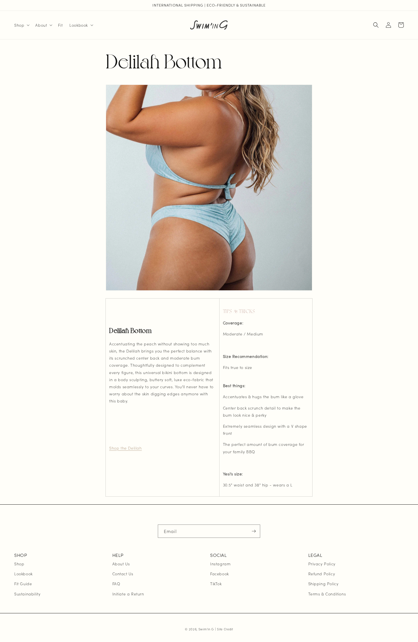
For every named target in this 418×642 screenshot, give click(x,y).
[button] (21, 25)
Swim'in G (206, 629)
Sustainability (27, 594)
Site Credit (225, 629)
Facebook (219, 573)
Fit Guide (23, 583)
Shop (19, 564)
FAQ (116, 583)
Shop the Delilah (125, 448)
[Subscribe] (253, 531)
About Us (121, 564)
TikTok (216, 583)
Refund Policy (321, 573)
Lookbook (23, 573)
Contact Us (122, 573)
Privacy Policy (322, 564)
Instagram (220, 564)
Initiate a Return (128, 594)
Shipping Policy (323, 583)
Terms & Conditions (327, 594)
